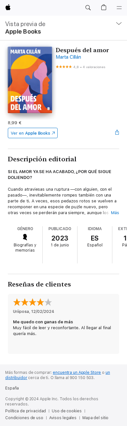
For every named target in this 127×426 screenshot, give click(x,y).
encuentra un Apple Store (77, 372)
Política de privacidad (25, 411)
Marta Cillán (68, 57)
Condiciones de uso (24, 418)
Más (115, 212)
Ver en (30, 133)
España (12, 388)
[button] (88, 8)
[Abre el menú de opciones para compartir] (117, 133)
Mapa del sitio (95, 418)
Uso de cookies (66, 411)
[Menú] (119, 8)
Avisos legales (63, 418)
